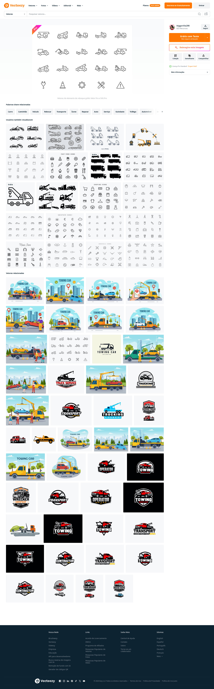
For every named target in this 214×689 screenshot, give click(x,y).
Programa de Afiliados (94, 645)
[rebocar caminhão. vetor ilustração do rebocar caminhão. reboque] (44, 439)
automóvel (146, 111)
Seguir (205, 28)
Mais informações (177, 72)
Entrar (201, 5)
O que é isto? (192, 66)
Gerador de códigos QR (58, 669)
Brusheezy (53, 638)
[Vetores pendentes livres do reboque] (145, 137)
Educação (53, 653)
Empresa (52, 649)
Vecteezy (52, 642)
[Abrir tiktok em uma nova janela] (76, 681)
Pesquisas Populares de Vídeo (95, 661)
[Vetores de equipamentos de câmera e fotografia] (145, 226)
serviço (107, 111)
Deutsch (160, 649)
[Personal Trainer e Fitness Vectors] (145, 255)
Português (161, 645)
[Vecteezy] (14, 5)
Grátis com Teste (189, 37)
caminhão (22, 111)
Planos (146, 5)
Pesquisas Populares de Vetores (95, 650)
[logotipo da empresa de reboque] (89, 588)
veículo (35, 111)
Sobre (123, 645)
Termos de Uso (135, 681)
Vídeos (55, 5)
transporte (61, 111)
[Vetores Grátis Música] (25, 255)
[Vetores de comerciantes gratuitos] (26, 166)
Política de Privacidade (151, 681)
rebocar (47, 111)
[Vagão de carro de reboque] (25, 137)
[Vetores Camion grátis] (144, 166)
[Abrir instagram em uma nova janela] (64, 681)
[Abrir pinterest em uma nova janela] (72, 681)
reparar (85, 111)
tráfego (133, 111)
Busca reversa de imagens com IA (60, 661)
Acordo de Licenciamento (96, 638)
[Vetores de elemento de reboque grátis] (69, 349)
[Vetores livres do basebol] (105, 255)
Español (160, 642)
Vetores (31, 5)
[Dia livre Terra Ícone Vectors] (105, 226)
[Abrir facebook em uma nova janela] (60, 681)
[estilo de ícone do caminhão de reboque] (20, 196)
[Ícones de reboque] (65, 137)
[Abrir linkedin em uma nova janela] (68, 681)
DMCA (88, 642)
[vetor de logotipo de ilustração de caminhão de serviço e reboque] (149, 410)
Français (160, 653)
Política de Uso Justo (169, 681)
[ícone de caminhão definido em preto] (106, 166)
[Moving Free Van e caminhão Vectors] (25, 226)
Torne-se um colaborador (126, 650)
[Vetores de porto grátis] (65, 255)
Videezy (52, 645)
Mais (79, 5)
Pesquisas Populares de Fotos (95, 656)
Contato (124, 642)
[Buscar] (199, 13)
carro (10, 111)
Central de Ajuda (128, 638)
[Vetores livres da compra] (100, 196)
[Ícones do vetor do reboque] (57, 196)
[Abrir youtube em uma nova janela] (84, 681)
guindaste (120, 111)
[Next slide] (160, 112)
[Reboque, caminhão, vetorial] (105, 137)
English (160, 638)
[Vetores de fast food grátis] (68, 166)
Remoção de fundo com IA (60, 666)
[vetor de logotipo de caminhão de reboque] (60, 588)
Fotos (43, 5)
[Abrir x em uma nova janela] (80, 681)
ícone (74, 111)
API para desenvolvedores (59, 656)
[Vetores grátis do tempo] (65, 226)
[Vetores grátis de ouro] (143, 196)
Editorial (67, 5)
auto (96, 111)
